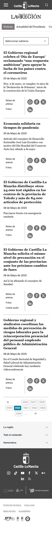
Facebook (29, 473)
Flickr (43, 473)
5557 (33, 402)
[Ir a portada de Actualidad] (26, 16)
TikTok (15, 473)
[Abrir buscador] (46, 5)
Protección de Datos (12, 505)
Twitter (36, 473)
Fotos (9, 109)
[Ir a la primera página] (10, 402)
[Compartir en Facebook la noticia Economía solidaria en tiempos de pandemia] (36, 160)
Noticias (8, 26)
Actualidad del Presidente (30, 26)
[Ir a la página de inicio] (26, 5)
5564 (18, 413)
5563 (42, 408)
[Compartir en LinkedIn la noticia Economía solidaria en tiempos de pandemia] (30, 168)
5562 (34, 408)
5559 (9, 408)
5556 (25, 402)
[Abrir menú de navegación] (6, 4)
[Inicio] (26, 460)
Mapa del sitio (9, 511)
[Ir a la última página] (33, 413)
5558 (41, 402)
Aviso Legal (29, 505)
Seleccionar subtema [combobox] (16, 41)
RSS (29, 478)
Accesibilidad (24, 511)
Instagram (8, 473)
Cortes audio (12, 307)
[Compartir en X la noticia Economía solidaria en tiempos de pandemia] (43, 160)
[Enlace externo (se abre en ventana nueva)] (22, 518)
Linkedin (22, 478)
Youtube (22, 473)
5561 (26, 408)
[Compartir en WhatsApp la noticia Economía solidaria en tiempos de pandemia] (30, 160)
